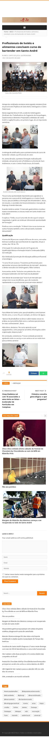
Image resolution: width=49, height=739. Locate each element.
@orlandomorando (25, 699)
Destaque (16, 383)
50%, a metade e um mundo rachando (15, 676)
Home (6, 32)
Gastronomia (26, 55)
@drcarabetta (9, 695)
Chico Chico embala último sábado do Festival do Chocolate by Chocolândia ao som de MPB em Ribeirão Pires (22, 451)
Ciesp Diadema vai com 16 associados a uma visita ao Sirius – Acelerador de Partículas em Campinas (11, 400)
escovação (35, 711)
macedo (14, 715)
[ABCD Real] (24, 10)
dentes (24, 707)
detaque (18, 711)
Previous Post (10, 391)
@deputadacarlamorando (31, 691)
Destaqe (34, 707)
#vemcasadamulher (11, 691)
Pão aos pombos (9, 487)
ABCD (11, 32)
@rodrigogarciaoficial (11, 703)
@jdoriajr (21, 695)
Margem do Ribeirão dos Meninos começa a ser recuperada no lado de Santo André (22, 521)
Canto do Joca (14, 55)
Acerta (25, 703)
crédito (6, 707)
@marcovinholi (9, 699)
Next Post (39, 391)
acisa (33, 703)
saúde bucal (26, 715)
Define (15, 707)
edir (26, 711)
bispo (42, 703)
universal (37, 715)
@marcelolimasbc (35, 695)
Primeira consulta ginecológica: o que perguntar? (38, 396)
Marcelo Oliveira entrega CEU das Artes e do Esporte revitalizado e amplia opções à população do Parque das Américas (22, 638)
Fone (6, 715)
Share (34, 373)
